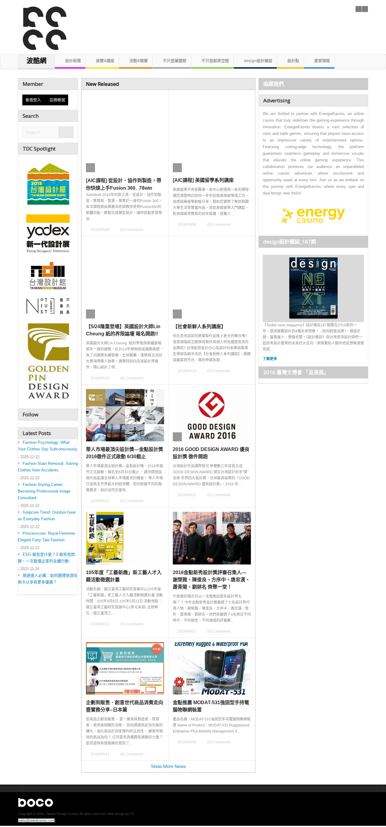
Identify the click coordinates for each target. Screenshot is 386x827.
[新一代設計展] (48, 233)
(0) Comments (132, 230)
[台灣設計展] (48, 182)
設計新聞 (73, 60)
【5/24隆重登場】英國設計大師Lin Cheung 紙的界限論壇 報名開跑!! (123, 330)
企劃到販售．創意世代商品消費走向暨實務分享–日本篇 (124, 706)
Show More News (168, 766)
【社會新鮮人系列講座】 (199, 326)
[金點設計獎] (48, 362)
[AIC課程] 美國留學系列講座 (203, 180)
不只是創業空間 (215, 60)
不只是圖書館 (174, 60)
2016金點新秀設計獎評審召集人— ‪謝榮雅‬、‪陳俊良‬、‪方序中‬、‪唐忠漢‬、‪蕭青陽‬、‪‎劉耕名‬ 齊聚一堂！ (211, 579)
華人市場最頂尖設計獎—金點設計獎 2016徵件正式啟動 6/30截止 (124, 453)
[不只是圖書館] (48, 306)
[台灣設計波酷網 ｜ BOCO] (41, 25)
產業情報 (322, 60)
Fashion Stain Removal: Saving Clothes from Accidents (48, 466)
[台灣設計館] (48, 275)
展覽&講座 (105, 60)
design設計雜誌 (258, 60)
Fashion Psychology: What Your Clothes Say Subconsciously (47, 445)
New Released (102, 83)
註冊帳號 (57, 100)
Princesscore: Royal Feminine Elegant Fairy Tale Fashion (46, 536)
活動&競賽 (138, 60)
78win (145, 188)
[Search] (66, 132)
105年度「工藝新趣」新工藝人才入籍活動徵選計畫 (124, 576)
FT (132, 814)
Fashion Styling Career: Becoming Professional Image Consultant (44, 491)
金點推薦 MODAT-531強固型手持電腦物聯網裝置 (211, 706)
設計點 (293, 60)
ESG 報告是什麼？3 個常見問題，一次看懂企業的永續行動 (46, 557)
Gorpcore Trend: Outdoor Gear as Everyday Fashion (47, 515)
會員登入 (34, 100)
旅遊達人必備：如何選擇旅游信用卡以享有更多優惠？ (48, 578)
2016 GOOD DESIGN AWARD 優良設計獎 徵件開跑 (211, 453)
